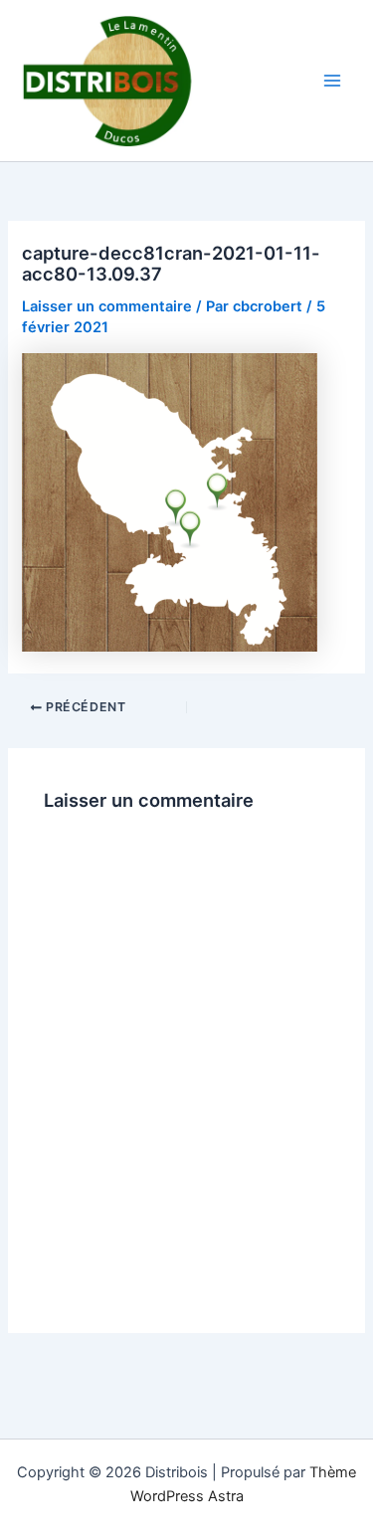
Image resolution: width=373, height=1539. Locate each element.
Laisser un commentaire (107, 306)
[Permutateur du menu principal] (332, 80)
